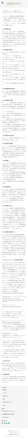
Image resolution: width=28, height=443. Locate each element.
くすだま (4, 392)
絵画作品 (4, 389)
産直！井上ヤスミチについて (9, 411)
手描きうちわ (5, 395)
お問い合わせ (6, 417)
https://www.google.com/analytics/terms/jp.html (13, 293)
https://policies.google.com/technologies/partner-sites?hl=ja (13, 300)
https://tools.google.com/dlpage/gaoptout (11, 322)
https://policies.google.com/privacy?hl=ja (11, 306)
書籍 (4, 398)
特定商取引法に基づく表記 (8, 414)
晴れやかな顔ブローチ (7, 402)
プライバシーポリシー (14, 432)
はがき (4, 405)
